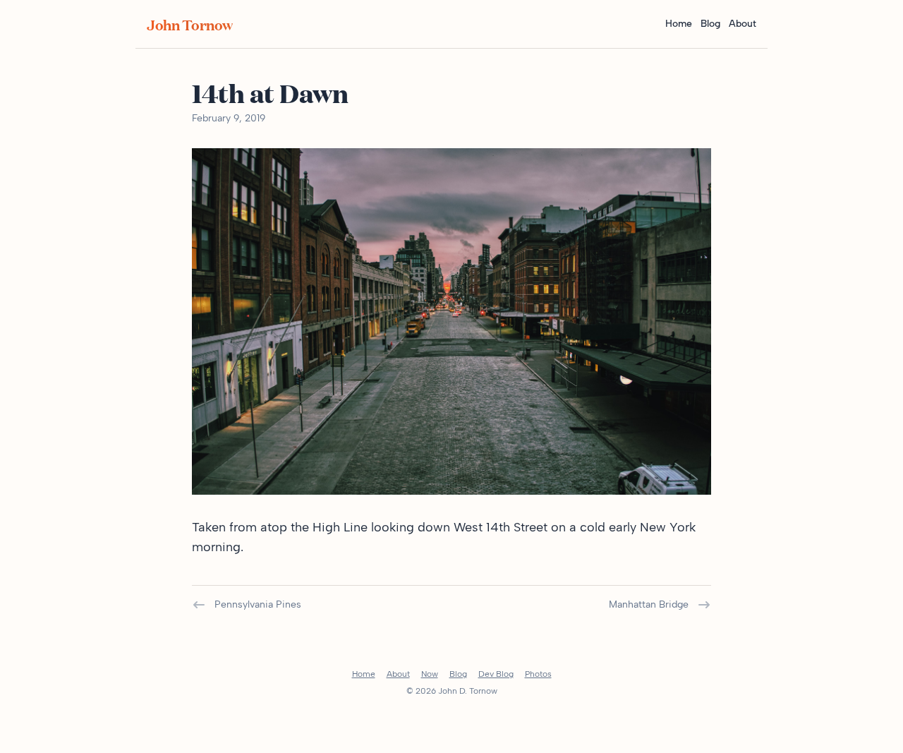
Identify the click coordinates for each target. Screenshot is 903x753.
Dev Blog (496, 674)
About (742, 24)
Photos (538, 674)
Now (429, 674)
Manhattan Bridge (649, 604)
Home (678, 24)
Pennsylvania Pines (257, 604)
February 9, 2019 (228, 118)
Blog (710, 24)
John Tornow (190, 24)
